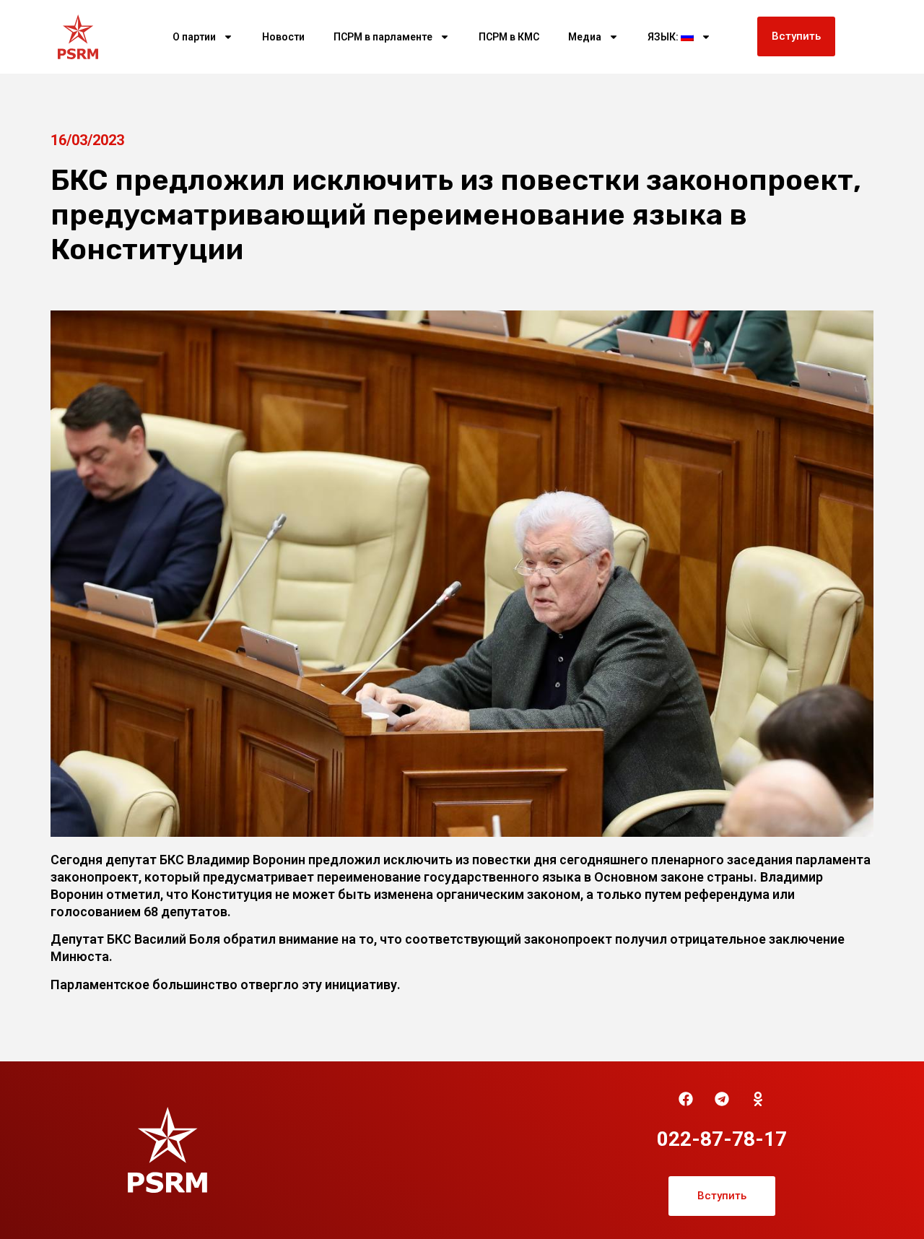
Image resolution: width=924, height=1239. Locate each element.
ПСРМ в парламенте (383, 37)
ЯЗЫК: (664, 37)
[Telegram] (721, 1098)
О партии (194, 37)
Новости (283, 37)
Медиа (584, 37)
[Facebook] (685, 1098)
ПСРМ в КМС (509, 37)
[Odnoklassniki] (758, 1098)
